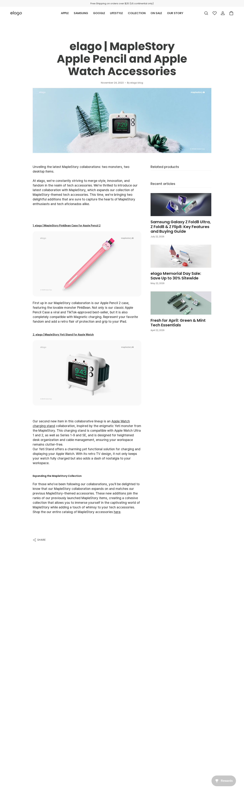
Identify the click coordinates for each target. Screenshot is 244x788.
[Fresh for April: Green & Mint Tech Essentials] (181, 302)
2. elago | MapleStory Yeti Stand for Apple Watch (63, 334)
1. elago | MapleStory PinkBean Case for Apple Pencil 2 (67, 225)
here (117, 512)
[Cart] (231, 13)
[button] (64, 13)
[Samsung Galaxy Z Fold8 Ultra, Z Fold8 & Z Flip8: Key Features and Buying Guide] (181, 204)
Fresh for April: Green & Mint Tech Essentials (178, 323)
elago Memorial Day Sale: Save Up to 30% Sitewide (176, 276)
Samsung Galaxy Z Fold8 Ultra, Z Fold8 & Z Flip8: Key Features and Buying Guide (181, 226)
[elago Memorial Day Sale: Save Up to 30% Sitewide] (181, 256)
